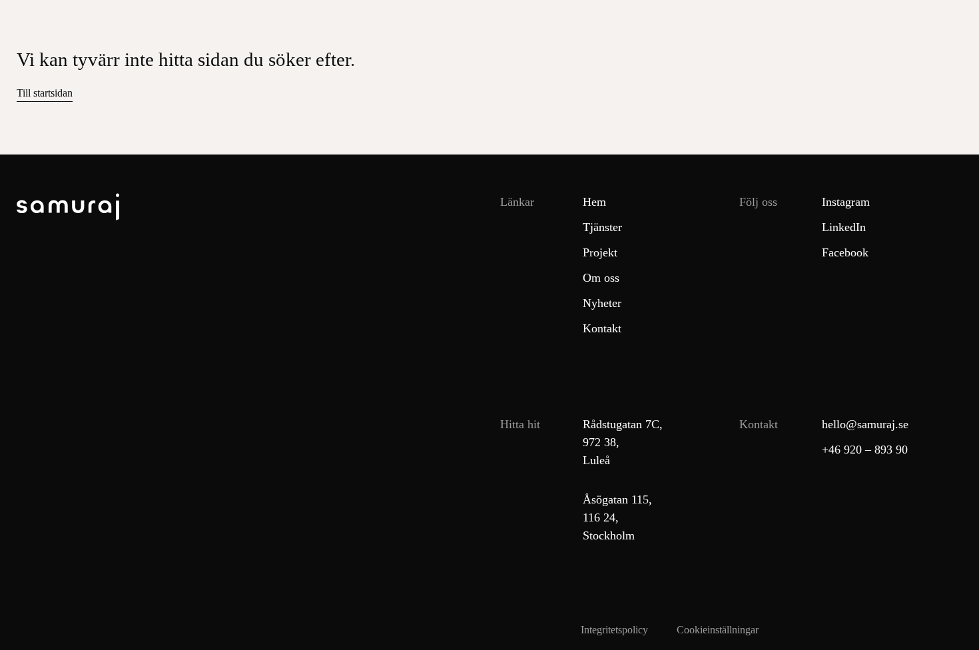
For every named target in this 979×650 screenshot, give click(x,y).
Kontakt (602, 328)
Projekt (600, 252)
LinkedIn (844, 227)
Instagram (846, 201)
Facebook (845, 252)
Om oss (601, 277)
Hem (594, 201)
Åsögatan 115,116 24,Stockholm (613, 517)
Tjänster (602, 227)
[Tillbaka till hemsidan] (46, 209)
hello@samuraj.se (865, 424)
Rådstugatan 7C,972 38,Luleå (613, 442)
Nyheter (602, 303)
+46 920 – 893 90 (865, 449)
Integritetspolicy (614, 629)
